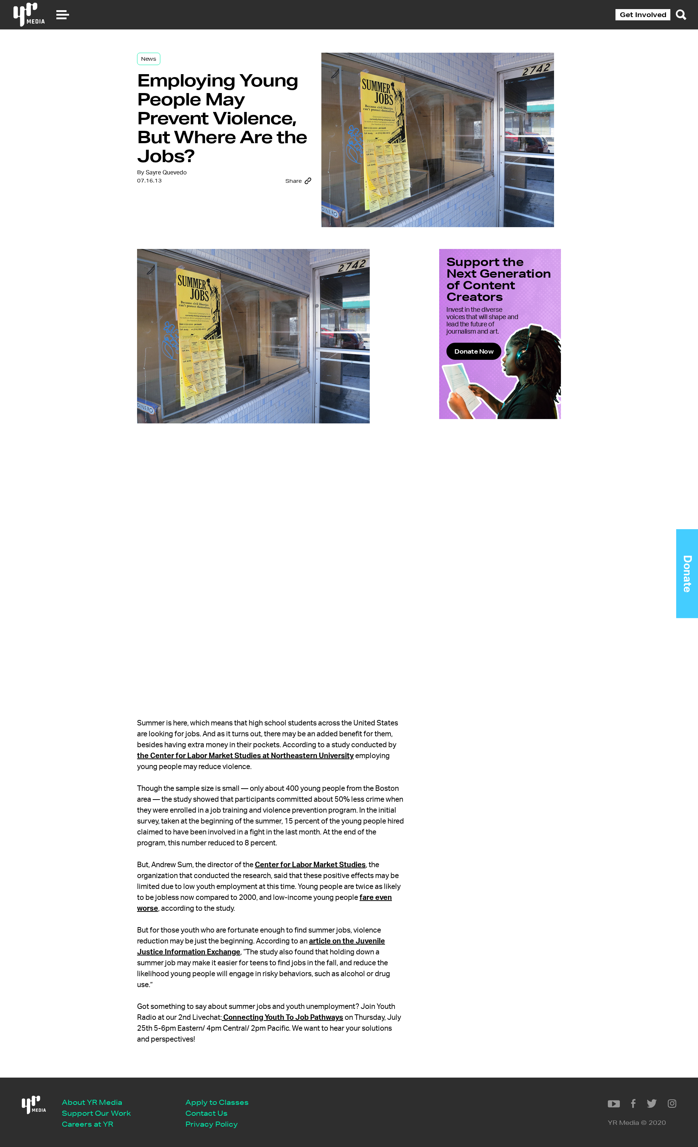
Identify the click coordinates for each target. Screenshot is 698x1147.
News (148, 59)
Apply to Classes (217, 1102)
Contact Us (206, 1113)
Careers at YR (87, 1124)
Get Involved (643, 15)
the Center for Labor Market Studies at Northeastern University (245, 756)
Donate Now (473, 351)
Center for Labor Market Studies (310, 865)
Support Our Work (96, 1113)
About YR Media (92, 1102)
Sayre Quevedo (166, 173)
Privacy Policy (211, 1124)
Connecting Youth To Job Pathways (282, 1017)
